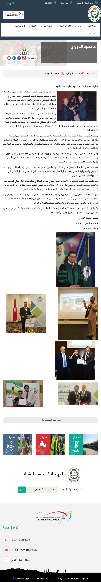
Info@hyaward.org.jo (24, 550)
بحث (9, 3)
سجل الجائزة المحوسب (85, 3)
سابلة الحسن (48, 26)
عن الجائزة (91, 26)
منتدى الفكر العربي (21, 560)
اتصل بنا (93, 33)
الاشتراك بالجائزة (65, 26)
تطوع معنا (64, 3)
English (48, 3)
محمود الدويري (52, 73)
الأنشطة (34, 26)
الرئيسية (91, 73)
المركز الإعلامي (20, 26)
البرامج (79, 26)
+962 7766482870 (20, 540)
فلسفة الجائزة (73, 73)
